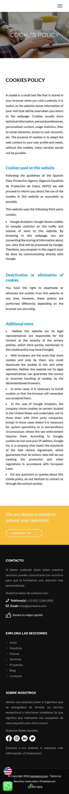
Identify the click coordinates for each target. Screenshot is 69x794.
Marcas (14, 653)
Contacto (16, 676)
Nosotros (16, 648)
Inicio (13, 642)
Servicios (15, 659)
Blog (13, 670)
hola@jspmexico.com (33, 606)
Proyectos (16, 665)
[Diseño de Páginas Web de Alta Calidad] (34, 787)
